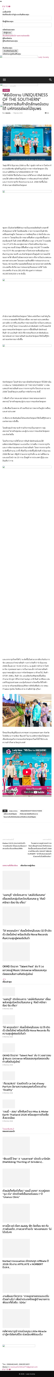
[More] (42, 827)
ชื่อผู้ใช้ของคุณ (8, 21)
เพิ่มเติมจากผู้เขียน (27, 865)
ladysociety (13, 811)
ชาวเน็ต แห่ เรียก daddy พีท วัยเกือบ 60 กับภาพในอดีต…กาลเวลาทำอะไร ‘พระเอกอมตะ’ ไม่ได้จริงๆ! (27, 1229)
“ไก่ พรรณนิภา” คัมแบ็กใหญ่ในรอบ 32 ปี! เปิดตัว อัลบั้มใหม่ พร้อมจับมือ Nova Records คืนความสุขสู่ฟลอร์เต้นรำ (27, 934)
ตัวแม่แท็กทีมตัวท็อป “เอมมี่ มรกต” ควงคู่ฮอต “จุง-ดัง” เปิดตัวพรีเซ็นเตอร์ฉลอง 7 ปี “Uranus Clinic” (26, 1194)
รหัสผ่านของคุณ (9, 29)
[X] (7, 6)
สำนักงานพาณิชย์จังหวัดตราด (29, 814)
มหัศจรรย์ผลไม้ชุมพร (10, 814)
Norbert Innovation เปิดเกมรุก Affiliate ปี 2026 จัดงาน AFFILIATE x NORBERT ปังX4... (26, 1264)
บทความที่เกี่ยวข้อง (10, 865)
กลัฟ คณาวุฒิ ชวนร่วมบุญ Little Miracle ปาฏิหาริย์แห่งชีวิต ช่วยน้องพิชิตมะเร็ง (24, 1332)
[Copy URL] (36, 827)
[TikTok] (5, 6)
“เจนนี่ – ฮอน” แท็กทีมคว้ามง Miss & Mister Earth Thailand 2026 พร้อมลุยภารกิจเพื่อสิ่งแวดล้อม (26, 1115)
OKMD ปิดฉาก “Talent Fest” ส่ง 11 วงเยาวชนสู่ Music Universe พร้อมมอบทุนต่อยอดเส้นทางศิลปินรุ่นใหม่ (25, 970)
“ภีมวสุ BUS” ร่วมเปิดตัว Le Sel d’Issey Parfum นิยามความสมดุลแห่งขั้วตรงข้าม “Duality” (24, 1086)
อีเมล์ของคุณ (7, 48)
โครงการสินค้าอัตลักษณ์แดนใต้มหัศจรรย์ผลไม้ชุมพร (20, 817)
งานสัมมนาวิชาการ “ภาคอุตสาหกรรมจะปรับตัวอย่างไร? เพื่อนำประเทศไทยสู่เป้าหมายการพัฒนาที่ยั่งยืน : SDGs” (26, 1299)
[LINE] (30, 827)
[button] (4, 80)
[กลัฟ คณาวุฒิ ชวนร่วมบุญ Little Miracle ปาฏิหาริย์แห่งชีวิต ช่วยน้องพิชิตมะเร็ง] (27, 1318)
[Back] (3, 9)
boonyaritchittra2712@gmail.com (24, 1367)
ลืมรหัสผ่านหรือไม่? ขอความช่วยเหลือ (16, 35)
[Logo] (19, 85)
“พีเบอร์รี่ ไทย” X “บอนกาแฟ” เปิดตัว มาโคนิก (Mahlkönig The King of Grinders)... (26, 1160)
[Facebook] (3, 6)
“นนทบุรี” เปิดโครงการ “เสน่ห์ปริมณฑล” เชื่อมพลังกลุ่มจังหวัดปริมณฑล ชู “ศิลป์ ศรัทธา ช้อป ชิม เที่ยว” (24, 899)
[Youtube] (9, 6)
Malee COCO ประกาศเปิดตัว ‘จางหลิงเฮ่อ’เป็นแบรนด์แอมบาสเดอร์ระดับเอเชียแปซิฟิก (15, 846)
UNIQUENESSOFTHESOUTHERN (31, 811)
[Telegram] (24, 827)
